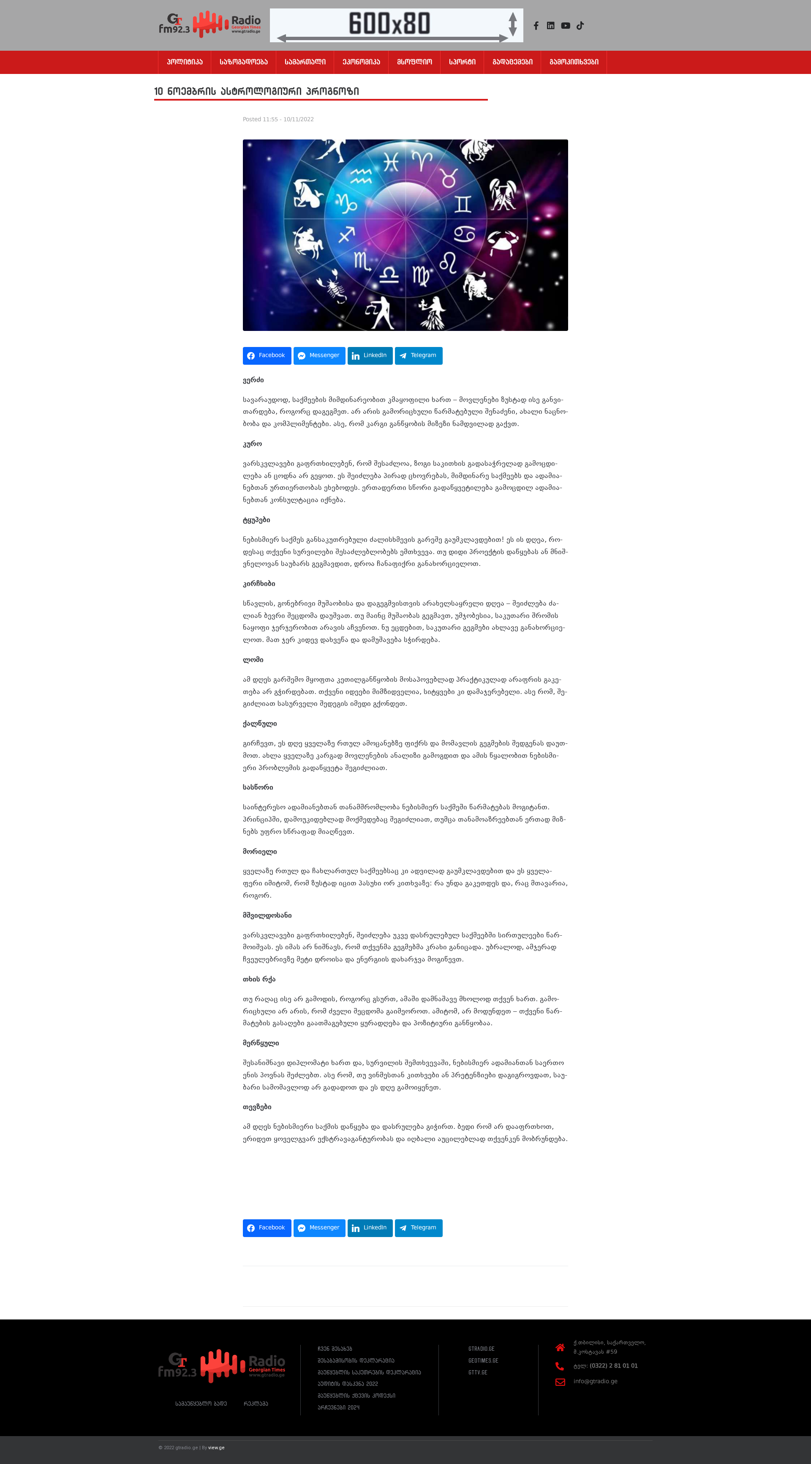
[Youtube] (565, 26)
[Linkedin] (551, 26)
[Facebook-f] (536, 26)
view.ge (216, 1447)
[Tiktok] (580, 26)
